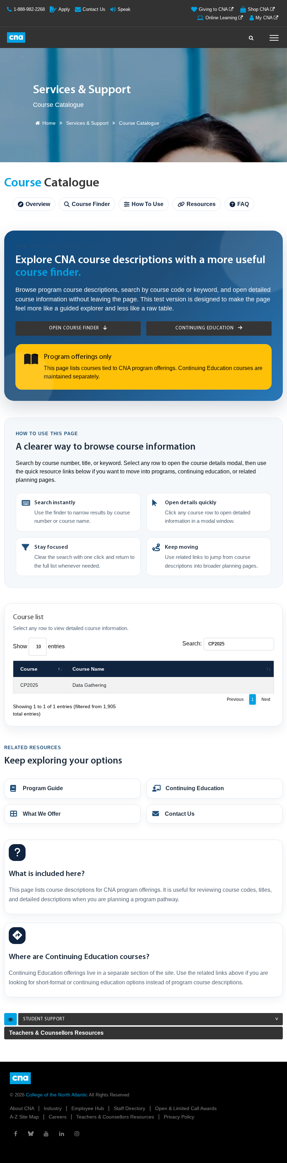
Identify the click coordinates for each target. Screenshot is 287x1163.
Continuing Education (205, 328)
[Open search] (251, 36)
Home (49, 123)
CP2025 (29, 685)
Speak (124, 9)
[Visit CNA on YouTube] (46, 1133)
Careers (58, 1117)
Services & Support (87, 123)
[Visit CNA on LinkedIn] (61, 1133)
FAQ (243, 204)
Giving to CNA (214, 9)
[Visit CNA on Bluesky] (30, 1133)
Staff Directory (130, 1108)
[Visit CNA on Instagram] (77, 1133)
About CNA (22, 1108)
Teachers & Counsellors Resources (56, 1033)
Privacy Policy (179, 1117)
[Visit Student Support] (10, 1019)
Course (28, 669)
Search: (192, 644)
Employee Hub (88, 1108)
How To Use (147, 204)
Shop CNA (259, 9)
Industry (53, 1108)
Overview (38, 204)
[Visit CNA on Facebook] (15, 1133)
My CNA (264, 17)
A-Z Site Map (25, 1117)
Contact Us (94, 9)
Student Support (44, 1019)
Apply (64, 9)
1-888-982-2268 (29, 9)
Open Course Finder (74, 328)
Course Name (88, 669)
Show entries (39, 646)
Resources (201, 204)
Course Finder (91, 204)
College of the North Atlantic (57, 1094)
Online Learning (221, 17)
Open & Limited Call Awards (186, 1108)
